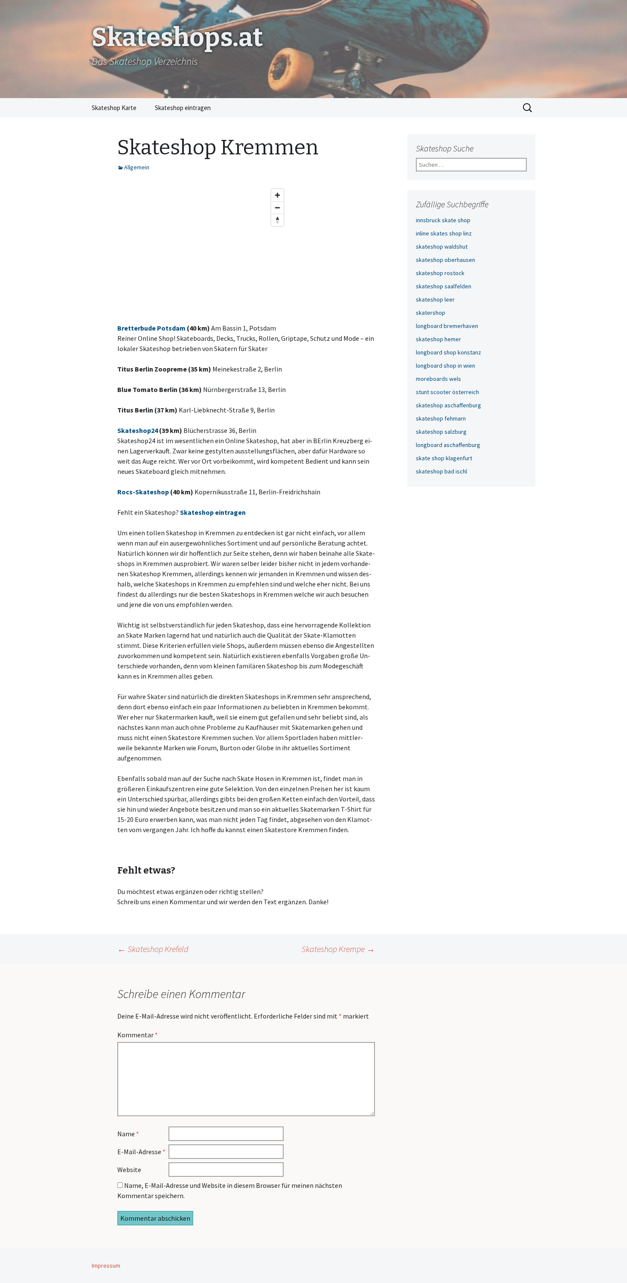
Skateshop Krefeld (153, 948)
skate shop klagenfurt (444, 458)
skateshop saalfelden (443, 286)
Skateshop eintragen (183, 108)
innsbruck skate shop (443, 220)
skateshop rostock (440, 273)
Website (129, 1169)
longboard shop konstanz (448, 352)
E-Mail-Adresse (141, 1151)
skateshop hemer (438, 339)
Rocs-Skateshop (143, 492)
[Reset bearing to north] (277, 220)
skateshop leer (435, 299)
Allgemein (136, 167)
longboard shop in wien (445, 365)
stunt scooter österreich (447, 392)
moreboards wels (438, 379)
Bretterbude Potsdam (151, 328)
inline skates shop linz (444, 233)
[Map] (202, 249)
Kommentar (137, 1034)
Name (128, 1133)
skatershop (430, 312)
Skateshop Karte (114, 108)
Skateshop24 (137, 430)
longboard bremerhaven (447, 326)
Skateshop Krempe (338, 948)
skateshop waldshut (441, 246)
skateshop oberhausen (445, 260)
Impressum (106, 1265)
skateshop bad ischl (441, 471)
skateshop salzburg (441, 431)
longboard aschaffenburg (448, 445)
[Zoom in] (277, 195)
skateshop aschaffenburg (448, 405)
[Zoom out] (277, 207)
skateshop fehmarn (441, 418)
